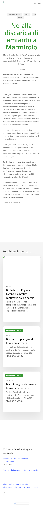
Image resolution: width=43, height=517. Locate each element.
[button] (39, 3)
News (26, 14)
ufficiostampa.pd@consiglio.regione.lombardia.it (21, 487)
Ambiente (7, 222)
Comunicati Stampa (14, 14)
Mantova (18, 222)
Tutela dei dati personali (12, 470)
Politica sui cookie (31, 470)
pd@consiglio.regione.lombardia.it (16, 484)
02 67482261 (10, 462)
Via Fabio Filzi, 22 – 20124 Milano (15, 459)
